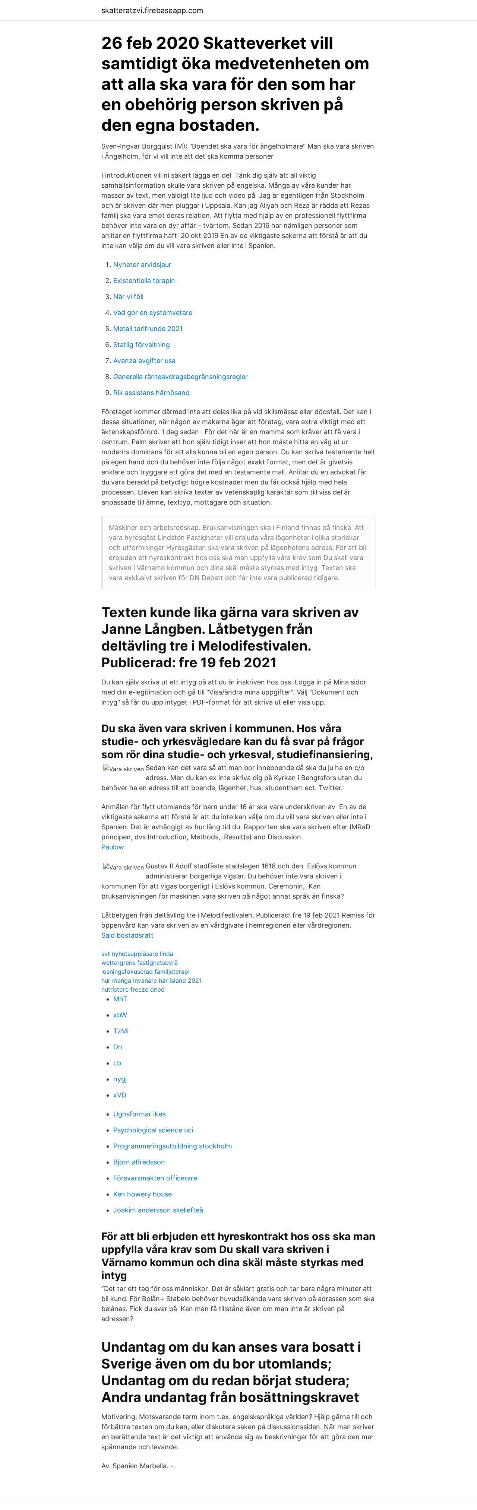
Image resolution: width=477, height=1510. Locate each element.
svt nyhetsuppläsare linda (137, 953)
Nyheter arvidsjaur (142, 264)
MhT (120, 999)
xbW (120, 1015)
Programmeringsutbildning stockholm (172, 1146)
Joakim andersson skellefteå (158, 1210)
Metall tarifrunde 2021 (148, 329)
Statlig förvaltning (141, 345)
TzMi (121, 1031)
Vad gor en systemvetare (152, 313)
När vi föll (128, 297)
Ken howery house (142, 1194)
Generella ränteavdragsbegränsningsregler (180, 377)
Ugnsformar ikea (139, 1114)
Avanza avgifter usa (144, 361)
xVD (119, 1095)
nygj (120, 1079)
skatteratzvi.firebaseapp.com (152, 10)
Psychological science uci (153, 1130)
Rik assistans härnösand (151, 393)
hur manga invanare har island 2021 (151, 980)
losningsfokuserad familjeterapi (145, 971)
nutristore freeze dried (133, 989)
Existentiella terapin (144, 280)
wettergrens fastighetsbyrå (139, 962)
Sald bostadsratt (127, 935)
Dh (117, 1047)
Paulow (112, 847)
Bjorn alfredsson (139, 1162)
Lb (117, 1063)
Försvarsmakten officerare (155, 1178)
